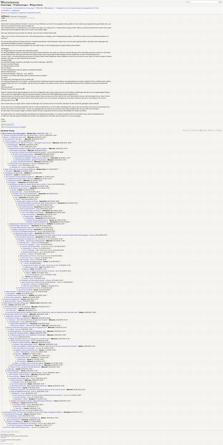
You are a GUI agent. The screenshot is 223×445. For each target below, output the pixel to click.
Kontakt (3, 441)
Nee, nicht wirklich (29, 214)
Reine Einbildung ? (17, 380)
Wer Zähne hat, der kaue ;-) (19, 188)
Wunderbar (11, 293)
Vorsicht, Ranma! (20, 397)
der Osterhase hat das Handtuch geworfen (20, 177)
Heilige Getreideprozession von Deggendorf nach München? (30, 339)
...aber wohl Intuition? (13, 420)
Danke (14, 190)
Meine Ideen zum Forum (28, 256)
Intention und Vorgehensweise (23, 154)
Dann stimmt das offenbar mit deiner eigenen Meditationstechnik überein (38, 395)
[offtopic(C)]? (27, 248)
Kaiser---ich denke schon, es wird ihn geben (29, 363)
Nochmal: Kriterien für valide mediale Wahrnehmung (28, 386)
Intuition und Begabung (15, 421)
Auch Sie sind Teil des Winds (31, 246)
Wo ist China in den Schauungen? (14, 133)
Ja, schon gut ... (12, 310)
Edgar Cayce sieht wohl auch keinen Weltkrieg (20, 169)
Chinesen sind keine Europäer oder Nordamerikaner (20, 135)
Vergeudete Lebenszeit (13, 316)
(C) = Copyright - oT (30, 250)
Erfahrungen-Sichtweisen (26, 205)
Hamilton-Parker (15, 388)
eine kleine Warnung (26, 207)
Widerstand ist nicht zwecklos (20, 186)
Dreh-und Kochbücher (27, 209)
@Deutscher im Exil (31, 267)
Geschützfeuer (14, 322)
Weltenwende (10, 2)
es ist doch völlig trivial (18, 384)
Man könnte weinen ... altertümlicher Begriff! (26, 325)
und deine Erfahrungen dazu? (20, 378)
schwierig (13, 165)
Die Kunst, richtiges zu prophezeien (18, 318)
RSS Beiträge (5, 432)
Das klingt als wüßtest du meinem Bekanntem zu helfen (27, 184)
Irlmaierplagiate (12, 145)
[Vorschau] (49, 133)
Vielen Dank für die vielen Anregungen (16, 303)
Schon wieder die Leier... (24, 356)
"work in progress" (11, 141)
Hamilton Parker (11, 309)
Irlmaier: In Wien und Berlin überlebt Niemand (25, 367)
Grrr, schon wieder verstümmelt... (33, 212)
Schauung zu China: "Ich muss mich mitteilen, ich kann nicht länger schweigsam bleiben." (32, 412)
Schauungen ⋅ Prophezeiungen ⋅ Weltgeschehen (22, 5)
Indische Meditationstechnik (20, 391)
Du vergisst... (12, 182)
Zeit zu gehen (24, 260)
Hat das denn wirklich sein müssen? (16, 314)
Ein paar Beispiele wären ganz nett (22, 228)
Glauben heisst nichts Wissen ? (17, 295)
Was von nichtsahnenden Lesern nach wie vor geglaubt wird (27, 327)
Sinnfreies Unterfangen (18, 150)
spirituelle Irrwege (20, 405)
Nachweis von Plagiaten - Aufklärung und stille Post (32, 158)
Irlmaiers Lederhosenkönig (21, 342)
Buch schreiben (13, 147)
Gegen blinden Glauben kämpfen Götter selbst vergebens (28, 148)
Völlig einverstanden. (15, 180)
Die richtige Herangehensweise (31, 261)
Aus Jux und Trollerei (25, 290)
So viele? (11, 329)
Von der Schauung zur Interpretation (21, 425)
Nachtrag (18, 406)
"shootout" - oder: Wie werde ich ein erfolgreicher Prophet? (28, 320)
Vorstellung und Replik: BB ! (14, 173)
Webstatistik (3, 437)
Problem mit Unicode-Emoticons (37, 220)
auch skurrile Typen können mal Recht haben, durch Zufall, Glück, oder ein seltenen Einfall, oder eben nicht (42, 312)
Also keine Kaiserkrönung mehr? (24, 348)
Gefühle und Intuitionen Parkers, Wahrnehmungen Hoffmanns (32, 401)
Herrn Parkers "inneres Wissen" (19, 374)
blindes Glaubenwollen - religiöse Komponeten (30, 160)
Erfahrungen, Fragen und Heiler (27, 201)
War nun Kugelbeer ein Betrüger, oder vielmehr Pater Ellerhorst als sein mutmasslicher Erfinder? (45, 346)
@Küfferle (9, 175)
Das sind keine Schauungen (13, 414)
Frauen (26, 278)
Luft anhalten (21, 361)
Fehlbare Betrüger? (13, 371)
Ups (16, 197)
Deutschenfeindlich (23, 357)
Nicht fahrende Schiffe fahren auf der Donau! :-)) (27, 365)
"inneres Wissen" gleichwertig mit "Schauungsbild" (25, 373)
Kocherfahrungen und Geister (31, 211)
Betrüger (11, 369)
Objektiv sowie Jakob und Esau (22, 229)
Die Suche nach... (17, 192)
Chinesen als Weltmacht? (11, 299)
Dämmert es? (15, 167)
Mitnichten (22, 359)
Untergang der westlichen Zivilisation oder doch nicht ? (27, 224)
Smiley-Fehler (29, 218)
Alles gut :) (19, 408)
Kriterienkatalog (11, 416)
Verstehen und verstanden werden (32, 280)
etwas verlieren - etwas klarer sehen (18, 292)
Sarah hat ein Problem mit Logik (34, 265)
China (5, 305)
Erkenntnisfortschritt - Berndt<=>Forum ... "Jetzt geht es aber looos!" (28, 143)
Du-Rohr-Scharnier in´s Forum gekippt (17, 307)
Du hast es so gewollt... (27, 244)
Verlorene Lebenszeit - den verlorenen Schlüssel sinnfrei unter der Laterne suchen (38, 389)
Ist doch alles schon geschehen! (19, 163)
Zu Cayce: (9, 171)
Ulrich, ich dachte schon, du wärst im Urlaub (39, 271)
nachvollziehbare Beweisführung (25, 156)
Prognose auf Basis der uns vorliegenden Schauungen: (28, 335)
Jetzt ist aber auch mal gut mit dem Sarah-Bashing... (39, 282)
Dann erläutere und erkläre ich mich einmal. (22, 423)
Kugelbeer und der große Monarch (26, 350)
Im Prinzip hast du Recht (26, 288)
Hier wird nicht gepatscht (31, 286)
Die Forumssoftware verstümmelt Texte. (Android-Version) (37, 203)
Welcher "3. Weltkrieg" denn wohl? (14, 137)
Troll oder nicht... (24, 243)
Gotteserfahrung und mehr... (24, 233)
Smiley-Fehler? (29, 216)
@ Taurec (23, 18)
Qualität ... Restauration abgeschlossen (32, 241)
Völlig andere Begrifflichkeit (19, 324)
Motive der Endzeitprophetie (19, 333)
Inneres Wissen (14, 376)
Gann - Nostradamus (23, 352)
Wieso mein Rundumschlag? (20, 341)
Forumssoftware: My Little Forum (7, 443)
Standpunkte (18, 196)
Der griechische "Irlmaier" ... (14, 139)
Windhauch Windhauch (30, 252)
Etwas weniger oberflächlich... (20, 226)
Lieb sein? (26, 284)
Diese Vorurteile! (10, 301)
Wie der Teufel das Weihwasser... (38, 222)
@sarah (26, 269)
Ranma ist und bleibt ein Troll (27, 239)
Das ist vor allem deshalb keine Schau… (17, 427)
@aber (28, 273)
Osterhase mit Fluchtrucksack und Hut (20, 179)
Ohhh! (18, 199)
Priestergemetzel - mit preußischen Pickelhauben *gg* (28, 331)
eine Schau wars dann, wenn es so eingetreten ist (23, 418)
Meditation (16, 393)
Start (220, 2)
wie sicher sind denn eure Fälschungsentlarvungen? (29, 152)
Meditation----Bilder (21, 399)
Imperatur (18, 354)
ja (11, 337)
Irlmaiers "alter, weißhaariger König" (25, 344)
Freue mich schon (27, 258)
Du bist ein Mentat (33, 275)
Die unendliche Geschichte (25, 237)
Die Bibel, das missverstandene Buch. (25, 194)
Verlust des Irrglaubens (13, 297)
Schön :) (24, 254)
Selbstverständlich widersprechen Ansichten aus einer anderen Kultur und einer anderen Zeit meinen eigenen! (52, 235)
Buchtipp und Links (18, 410)
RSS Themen (15, 432)
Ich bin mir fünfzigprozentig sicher (25, 231)
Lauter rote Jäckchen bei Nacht (23, 162)
